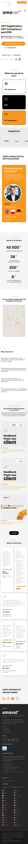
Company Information (7, 833)
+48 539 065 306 (11, 47)
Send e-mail (8, 219)
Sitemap (5, 837)
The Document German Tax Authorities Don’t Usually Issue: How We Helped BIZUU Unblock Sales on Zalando (13, 451)
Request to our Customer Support (12, 767)
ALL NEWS (14, 533)
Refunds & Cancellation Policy (18, 835)
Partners (6, 770)
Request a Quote (22, 2)
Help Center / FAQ (8, 763)
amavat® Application (7, 2)
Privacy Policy (12, 834)
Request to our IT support (10, 769)
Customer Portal (8, 764)
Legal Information (17, 833)
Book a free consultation (13, 43)
